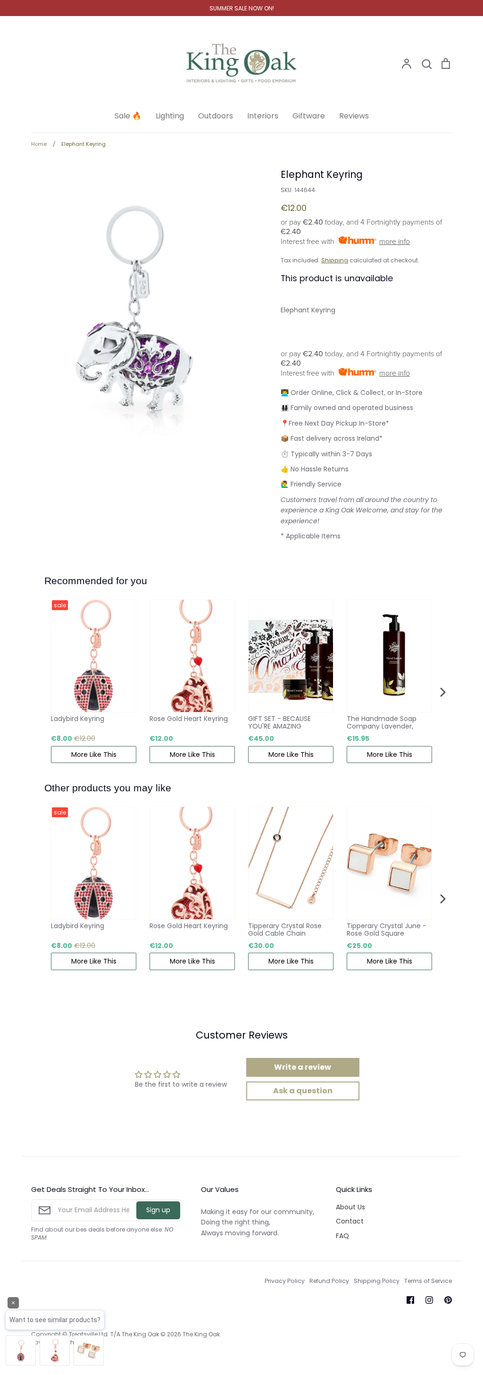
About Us (350, 1207)
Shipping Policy (377, 1281)
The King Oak (201, 1334)
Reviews (354, 115)
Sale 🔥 (128, 115)
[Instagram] (429, 1300)
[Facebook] (410, 1300)
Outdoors (215, 115)
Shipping (334, 260)
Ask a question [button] (303, 1090)
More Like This (94, 754)
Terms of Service (428, 1281)
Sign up (158, 1210)
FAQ (342, 1236)
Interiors (262, 115)
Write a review (302, 1067)
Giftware (308, 115)
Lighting (170, 115)
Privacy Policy (285, 1281)
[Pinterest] (448, 1300)
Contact (350, 1221)
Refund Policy (329, 1281)
